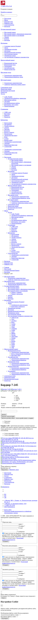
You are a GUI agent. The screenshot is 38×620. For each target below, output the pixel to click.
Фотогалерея (8, 123)
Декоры (6, 37)
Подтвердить (4, 618)
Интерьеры (4, 43)
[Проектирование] (8, 463)
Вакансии (7, 117)
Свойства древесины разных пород (15, 84)
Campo (13, 324)
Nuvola (13, 335)
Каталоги (7, 130)
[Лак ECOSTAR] (7, 449)
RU (5, 494)
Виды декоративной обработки (20, 354)
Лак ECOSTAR (18, 449)
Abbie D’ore (14, 317)
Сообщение (21, 531)
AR (5, 497)
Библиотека (4, 120)
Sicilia (13, 344)
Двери (6, 48)
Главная (6, 267)
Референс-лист (8, 23)
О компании (4, 109)
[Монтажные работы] (9, 457)
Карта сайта (7, 509)
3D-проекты (8, 124)
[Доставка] (6, 458)
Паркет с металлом (17, 294)
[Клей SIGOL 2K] (8, 441)
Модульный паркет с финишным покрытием (17, 34)
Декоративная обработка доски (13, 77)
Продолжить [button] (4, 469)
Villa (12, 347)
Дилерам (7, 143)
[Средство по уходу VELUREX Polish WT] (15, 454)
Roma (13, 343)
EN (5, 496)
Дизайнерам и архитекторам (12, 142)
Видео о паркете (9, 132)
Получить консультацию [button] (7, 416)
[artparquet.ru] (5, 487)
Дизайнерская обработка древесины (15, 98)
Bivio (12, 322)
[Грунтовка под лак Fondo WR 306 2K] (14, 446)
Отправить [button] (5, 541)
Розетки (6, 38)
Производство (8, 21)
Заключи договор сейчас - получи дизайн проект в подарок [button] (17, 418)
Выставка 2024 (15, 355)
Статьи (6, 138)
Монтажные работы (10, 100)
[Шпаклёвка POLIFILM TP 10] (11, 443)
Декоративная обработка (18, 360)
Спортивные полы (6, 87)
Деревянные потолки (10, 49)
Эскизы (6, 127)
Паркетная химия (6, 89)
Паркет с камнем (16, 292)
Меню (6, 20)
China (13, 327)
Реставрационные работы (12, 103)
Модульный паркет (10, 32)
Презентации (8, 134)
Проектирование (9, 106)
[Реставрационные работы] (10, 460)
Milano (13, 333)
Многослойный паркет (8, 60)
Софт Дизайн (8, 97)
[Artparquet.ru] (3, 4)
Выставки (7, 114)
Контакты (7, 26)
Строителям (7, 146)
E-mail (21, 528)
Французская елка (9, 69)
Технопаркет (8, 66)
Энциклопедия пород (10, 135)
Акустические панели (10, 54)
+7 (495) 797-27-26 (6, 6)
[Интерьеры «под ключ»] (10, 461)
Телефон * (22, 526)
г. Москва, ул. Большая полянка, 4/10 (15, 503)
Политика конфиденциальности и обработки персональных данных (17, 512)
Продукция (7, 18)
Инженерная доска (10, 64)
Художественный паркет (8, 29)
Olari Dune (14, 336)
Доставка (7, 101)
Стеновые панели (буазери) (12, 46)
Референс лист (8, 264)
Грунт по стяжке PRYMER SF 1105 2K (17, 438)
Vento (13, 346)
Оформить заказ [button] (14, 469)
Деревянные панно (10, 55)
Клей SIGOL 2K (19, 441)
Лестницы (7, 51)
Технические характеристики (13, 75)
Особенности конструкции (19, 305)
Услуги (3, 94)
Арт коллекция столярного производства (16, 57)
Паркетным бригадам (10, 145)
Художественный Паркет (11, 270)
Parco (12, 339)
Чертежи (6, 129)
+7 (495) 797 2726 (9, 505)
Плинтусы (4, 92)
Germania (14, 328)
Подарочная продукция (8, 90)
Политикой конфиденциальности (12, 538)
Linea (12, 331)
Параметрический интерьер (12, 52)
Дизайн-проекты (9, 126)
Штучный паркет (6, 80)
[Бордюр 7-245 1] (16, 389)
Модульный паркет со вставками (14, 35)
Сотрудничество (9, 25)
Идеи (5, 137)
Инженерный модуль (10, 63)
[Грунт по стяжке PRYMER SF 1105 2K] (14, 438)
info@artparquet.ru (9, 507)
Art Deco (14, 320)
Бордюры (7, 40)
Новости (6, 115)
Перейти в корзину (6, 12)
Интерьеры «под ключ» (11, 104)
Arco (12, 319)
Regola (13, 341)
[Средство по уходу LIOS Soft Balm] (13, 450)
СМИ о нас (7, 112)
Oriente (13, 338)
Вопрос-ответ (8, 140)
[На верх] (1, 519)
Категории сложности (18, 306)
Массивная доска (6, 72)
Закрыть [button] (3, 598)
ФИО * (21, 524)
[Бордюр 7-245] (6, 389)
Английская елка (9, 68)
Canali (13, 325)
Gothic (13, 330)
